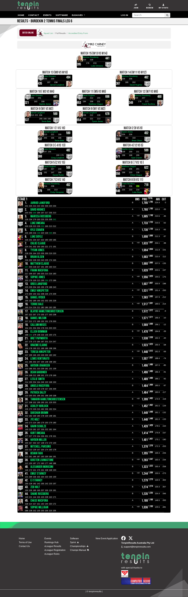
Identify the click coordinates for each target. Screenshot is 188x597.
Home (21, 15)
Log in (124, 15)
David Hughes (136, 85)
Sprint (73, 542)
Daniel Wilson (38, 318)
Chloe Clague (136, 175)
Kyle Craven (136, 158)
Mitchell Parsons (40, 447)
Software (62, 15)
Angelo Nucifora (39, 386)
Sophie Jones (45, 104)
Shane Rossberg (39, 494)
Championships (78, 546)
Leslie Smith (37, 379)
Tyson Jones (97, 121)
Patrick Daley (38, 393)
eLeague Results (52, 546)
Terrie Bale (46, 121)
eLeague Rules (51, 554)
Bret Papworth (39, 338)
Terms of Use (25, 542)
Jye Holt (34, 420)
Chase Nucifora (39, 501)
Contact (33, 15)
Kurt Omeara (37, 433)
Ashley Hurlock (39, 406)
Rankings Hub (51, 542)
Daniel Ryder (58, 175)
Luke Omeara (97, 66)
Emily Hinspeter (57, 192)
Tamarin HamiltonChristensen (47, 399)
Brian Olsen (137, 140)
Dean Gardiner (38, 372)
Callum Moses (38, 325)
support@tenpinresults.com (137, 547)
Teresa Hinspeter (40, 352)
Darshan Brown (39, 413)
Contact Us (24, 546)
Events (47, 15)
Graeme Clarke (38, 345)
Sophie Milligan (39, 507)
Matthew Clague (96, 104)
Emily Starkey (38, 474)
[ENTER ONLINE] (31, 35)
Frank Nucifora (148, 104)
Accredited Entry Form (78, 33)
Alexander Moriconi (41, 467)
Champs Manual (78, 550)
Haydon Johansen (40, 365)
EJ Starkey (36, 480)
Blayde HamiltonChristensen (47, 311)
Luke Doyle (137, 192)
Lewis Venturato (39, 359)
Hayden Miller (38, 440)
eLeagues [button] (77, 15)
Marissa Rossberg (90, 57)
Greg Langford (57, 158)
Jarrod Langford (57, 85)
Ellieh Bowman (38, 332)
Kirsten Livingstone (42, 460)
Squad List (48, 33)
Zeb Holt (35, 487)
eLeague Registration (55, 550)
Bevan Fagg (36, 453)
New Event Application (107, 538)
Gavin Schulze (38, 426)
